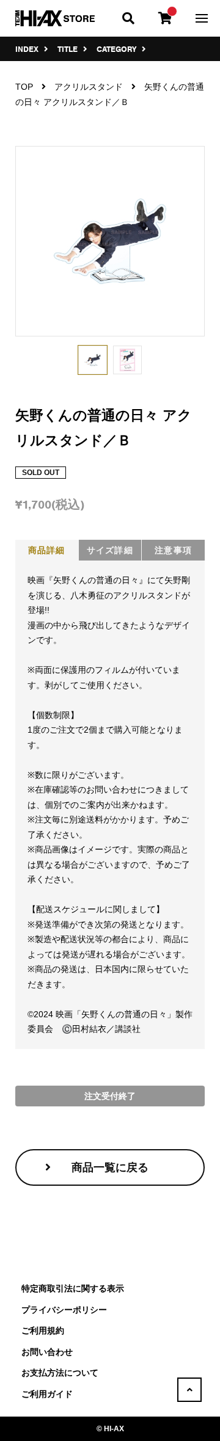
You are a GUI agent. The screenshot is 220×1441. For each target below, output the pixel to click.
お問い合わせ (47, 1352)
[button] (92, 360)
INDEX (28, 49)
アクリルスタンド (88, 87)
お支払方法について (59, 1372)
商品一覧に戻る (110, 1167)
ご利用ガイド (47, 1394)
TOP (24, 87)
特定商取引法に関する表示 (72, 1288)
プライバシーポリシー (64, 1310)
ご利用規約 (42, 1330)
